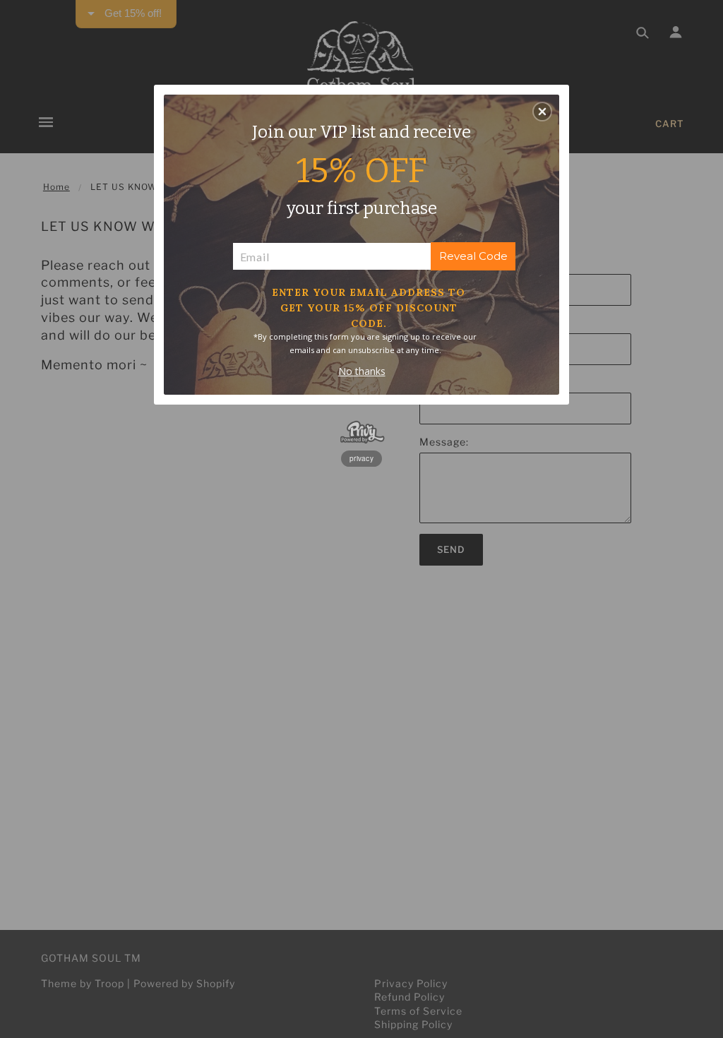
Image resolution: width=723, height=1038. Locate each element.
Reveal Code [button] (473, 256)
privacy (361, 458)
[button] (542, 111)
